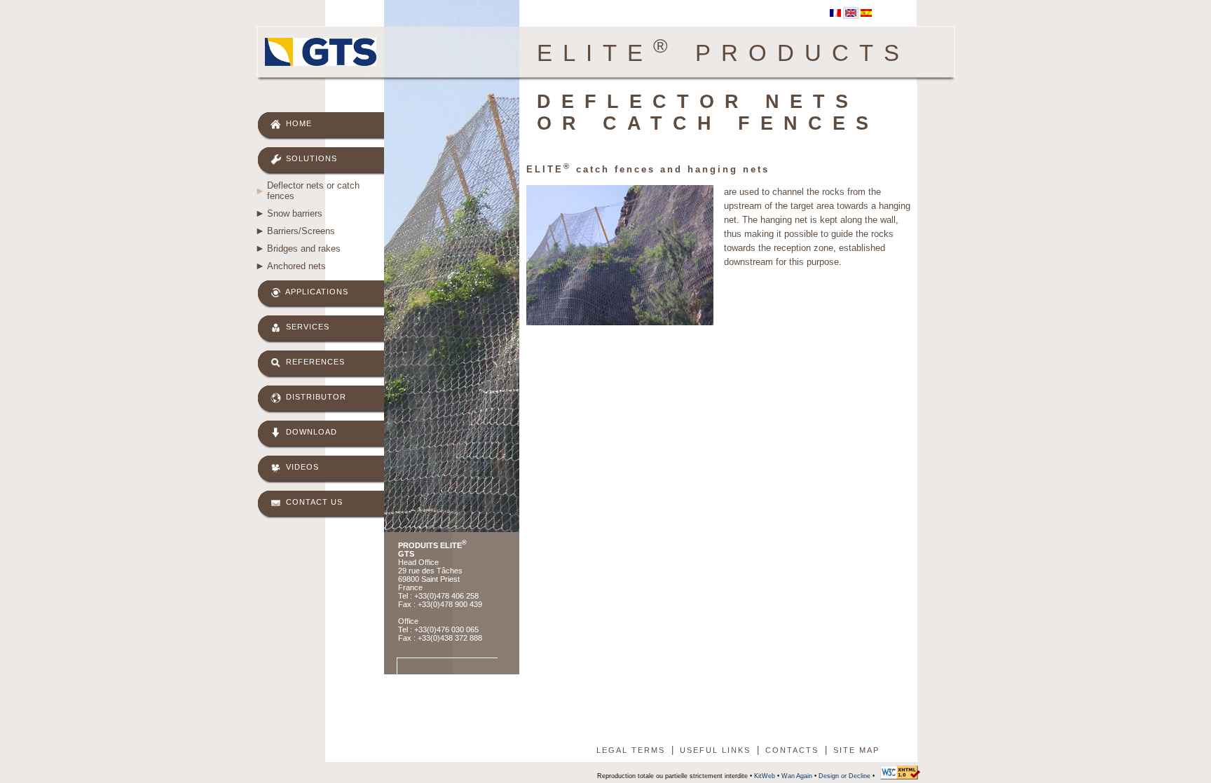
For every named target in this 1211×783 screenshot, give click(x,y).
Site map (856, 750)
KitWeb (764, 775)
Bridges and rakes (304, 248)
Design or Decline (844, 775)
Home (297, 123)
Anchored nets (296, 266)
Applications (315, 291)
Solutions (310, 158)
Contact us (313, 502)
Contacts (792, 750)
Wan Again (796, 775)
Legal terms (630, 750)
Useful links (715, 750)
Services (306, 326)
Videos (301, 467)
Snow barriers (294, 213)
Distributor (314, 397)
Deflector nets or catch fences (313, 190)
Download (310, 432)
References (314, 362)
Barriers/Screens (301, 231)
